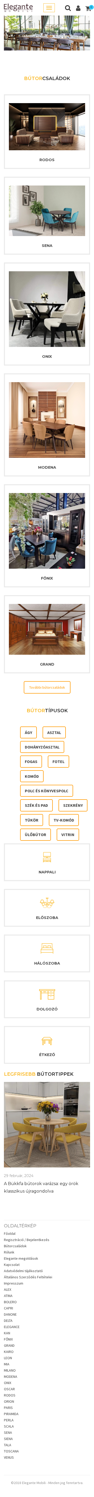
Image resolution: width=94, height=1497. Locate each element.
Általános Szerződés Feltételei (28, 1277)
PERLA (9, 1420)
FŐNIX (47, 578)
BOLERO (10, 1302)
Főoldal (9, 1233)
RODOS (47, 160)
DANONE (10, 1314)
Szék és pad (36, 805)
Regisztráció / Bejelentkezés (26, 1239)
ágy (28, 732)
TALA (7, 1445)
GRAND (47, 664)
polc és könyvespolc (46, 790)
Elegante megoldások (21, 1258)
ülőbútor (35, 834)
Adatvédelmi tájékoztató (23, 1270)
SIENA (8, 1438)
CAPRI (8, 1308)
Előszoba (47, 917)
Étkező (47, 1054)
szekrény (73, 805)
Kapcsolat (12, 1264)
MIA (6, 1364)
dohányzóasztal (42, 747)
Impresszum (13, 1283)
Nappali (47, 872)
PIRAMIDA (11, 1414)
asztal (54, 732)
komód (32, 776)
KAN (7, 1333)
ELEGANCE (12, 1326)
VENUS (9, 1457)
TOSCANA (11, 1451)
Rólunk (9, 1252)
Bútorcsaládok (15, 1246)
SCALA (9, 1426)
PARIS (8, 1407)
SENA (47, 245)
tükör (31, 820)
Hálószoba (47, 963)
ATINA (8, 1295)
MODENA (47, 467)
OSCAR (9, 1389)
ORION (9, 1401)
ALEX (7, 1289)
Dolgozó (47, 1009)
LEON (8, 1358)
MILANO (10, 1370)
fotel (58, 761)
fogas (31, 761)
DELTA (8, 1320)
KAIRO (9, 1351)
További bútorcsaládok (47, 687)
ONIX (47, 356)
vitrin (67, 834)
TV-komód (64, 820)
